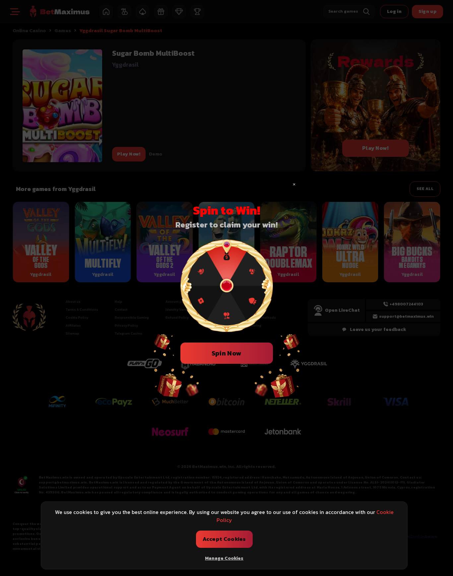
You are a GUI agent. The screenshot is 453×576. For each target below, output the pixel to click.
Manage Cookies (224, 558)
